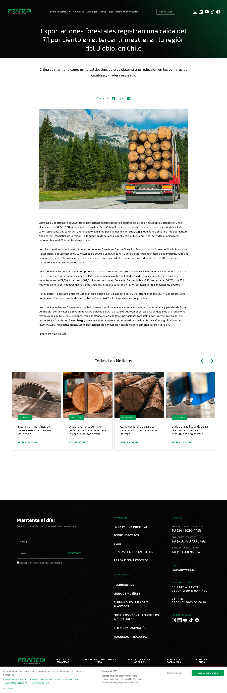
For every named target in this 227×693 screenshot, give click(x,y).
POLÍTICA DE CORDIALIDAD (174, 660)
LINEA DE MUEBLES (127, 593)
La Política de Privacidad (14, 679)
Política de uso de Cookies (67, 679)
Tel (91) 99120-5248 (187, 552)
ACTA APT (8, 688)
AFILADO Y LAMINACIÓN (130, 628)
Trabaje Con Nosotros (127, 11)
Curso (103, 11)
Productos (78, 11)
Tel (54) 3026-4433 (187, 530)
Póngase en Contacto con (133, 551)
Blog (111, 11)
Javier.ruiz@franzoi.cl (183, 569)
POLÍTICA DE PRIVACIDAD (63, 660)
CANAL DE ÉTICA (201, 660)
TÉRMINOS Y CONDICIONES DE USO (99, 660)
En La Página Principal (131, 527)
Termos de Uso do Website (40, 679)
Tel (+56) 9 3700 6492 (189, 541)
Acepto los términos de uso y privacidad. (40, 562)
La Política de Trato (40, 683)
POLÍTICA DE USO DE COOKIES (139, 660)
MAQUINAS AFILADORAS (131, 636)
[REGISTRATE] (76, 570)
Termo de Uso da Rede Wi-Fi (16, 683)
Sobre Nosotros (58, 11)
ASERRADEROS (124, 584)
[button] (113, 98)
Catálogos (92, 11)
